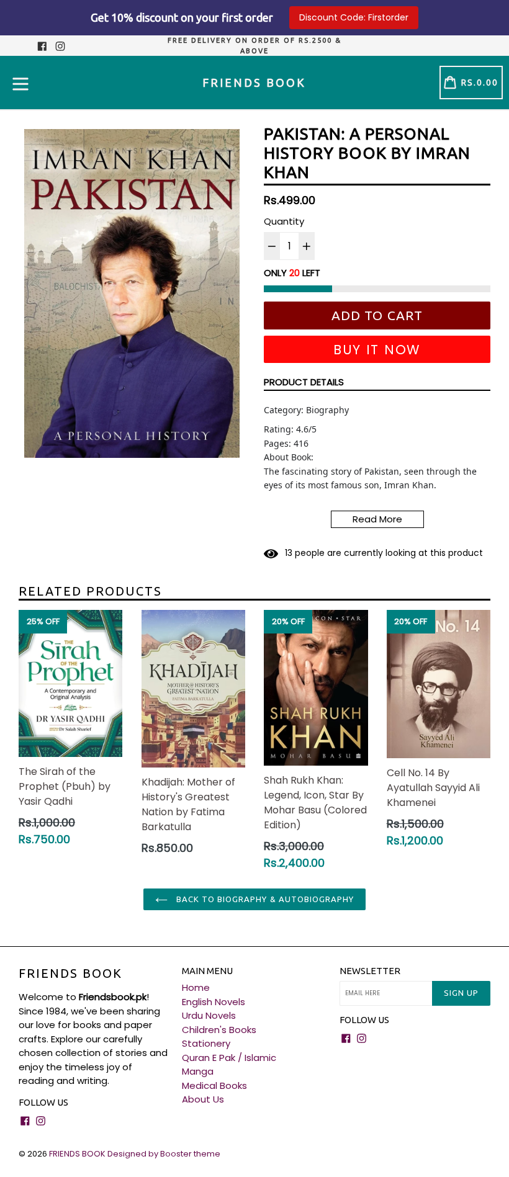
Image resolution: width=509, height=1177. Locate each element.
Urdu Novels (209, 1015)
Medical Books (214, 1085)
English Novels (213, 1001)
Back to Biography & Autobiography (264, 899)
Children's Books (219, 1029)
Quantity (284, 221)
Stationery (206, 1043)
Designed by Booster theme (163, 1154)
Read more (377, 519)
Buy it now (377, 350)
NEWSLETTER (370, 970)
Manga (198, 1071)
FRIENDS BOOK (70, 973)
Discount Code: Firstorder (353, 17)
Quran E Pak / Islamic (229, 1057)
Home (196, 987)
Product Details (304, 381)
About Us (203, 1099)
